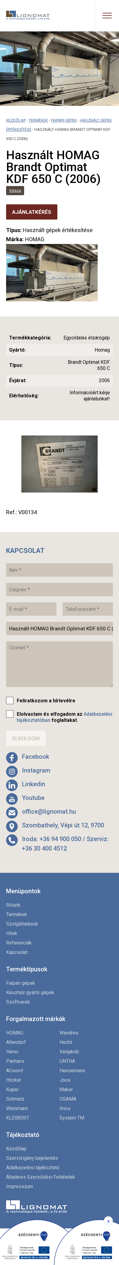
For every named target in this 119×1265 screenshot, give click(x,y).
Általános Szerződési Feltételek (40, 1177)
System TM (72, 1118)
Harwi (12, 1052)
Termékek (38, 120)
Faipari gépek (64, 120)
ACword (14, 1070)
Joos (65, 1080)
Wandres (69, 1033)
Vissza (15, 190)
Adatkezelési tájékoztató (33, 1167)
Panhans (15, 1061)
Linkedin (33, 784)
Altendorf (16, 1042)
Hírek (11, 933)
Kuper (12, 1089)
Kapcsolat (16, 952)
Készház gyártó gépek (30, 992)
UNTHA (67, 1061)
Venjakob (69, 1052)
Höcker (13, 1080)
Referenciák (19, 943)
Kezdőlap (16, 120)
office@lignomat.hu (49, 811)
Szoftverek (18, 1002)
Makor (66, 1089)
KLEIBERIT (17, 1118)
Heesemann (72, 1070)
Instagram (36, 770)
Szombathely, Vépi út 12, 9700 (63, 825)
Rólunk (13, 905)
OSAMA (68, 1099)
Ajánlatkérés (31, 212)
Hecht (66, 1042)
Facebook (35, 756)
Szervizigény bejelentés (32, 1158)
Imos (65, 1108)
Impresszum (19, 1186)
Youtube (33, 797)
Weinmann (17, 1108)
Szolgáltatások (22, 924)
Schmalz (15, 1099)
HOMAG (14, 1033)
